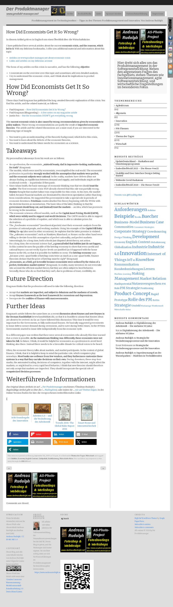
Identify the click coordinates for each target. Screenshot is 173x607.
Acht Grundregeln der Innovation (20, 419)
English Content (32, 459)
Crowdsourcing (156, 231)
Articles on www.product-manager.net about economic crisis (39, 58)
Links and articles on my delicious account (30, 61)
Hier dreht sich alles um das (137, 63)
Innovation (121, 121)
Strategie (122, 305)
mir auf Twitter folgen (86, 390)
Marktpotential (122, 283)
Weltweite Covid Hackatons (129, 180)
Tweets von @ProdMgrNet (128, 195)
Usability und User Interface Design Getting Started (138, 174)
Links (98, 14)
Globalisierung (158, 242)
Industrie (140, 247)
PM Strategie (130, 288)
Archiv (70, 14)
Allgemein (121, 113)
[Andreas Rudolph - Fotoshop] (19, 497)
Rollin (156, 300)
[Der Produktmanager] (35, 15)
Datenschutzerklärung (136, 14)
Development (145, 236)
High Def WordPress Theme (146, 518)
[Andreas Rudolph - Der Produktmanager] (77, 593)
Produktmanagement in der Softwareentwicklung (137, 67)
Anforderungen (130, 209)
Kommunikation (126, 264)
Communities (123, 226)
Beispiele (124, 216)
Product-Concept (132, 293)
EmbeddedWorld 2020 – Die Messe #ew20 (137, 185)
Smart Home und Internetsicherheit (86, 424)
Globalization (122, 247)
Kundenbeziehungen (128, 269)
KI (134, 260)
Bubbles (14, 459)
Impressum (157, 14)
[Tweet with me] (170, 72)
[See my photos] (170, 49)
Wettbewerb (157, 306)
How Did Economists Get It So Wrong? (46, 109)
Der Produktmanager (52, 386)
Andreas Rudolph (124, 323)
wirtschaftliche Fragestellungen (140, 84)
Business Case (152, 222)
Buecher (150, 216)
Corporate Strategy (130, 231)
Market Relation (153, 279)
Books (138, 217)
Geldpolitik (43, 459)
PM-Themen (122, 128)
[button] (17, 434)
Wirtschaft (90, 456)
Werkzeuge (146, 306)
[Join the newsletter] (170, 61)
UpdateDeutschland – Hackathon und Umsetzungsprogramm (135, 162)
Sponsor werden (113, 14)
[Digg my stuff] (170, 38)
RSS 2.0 (24, 461)
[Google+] (170, 55)
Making (138, 273)
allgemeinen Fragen (137, 72)
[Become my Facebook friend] (170, 43)
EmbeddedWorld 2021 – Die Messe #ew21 (137, 168)
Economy (21, 459)
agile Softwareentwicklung (139, 79)
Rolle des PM (140, 299)
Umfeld (135, 305)
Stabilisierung (53, 459)
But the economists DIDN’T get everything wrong (47, 115)
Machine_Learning (122, 274)
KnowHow (145, 259)
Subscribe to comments (144, 527)
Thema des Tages (78, 456)
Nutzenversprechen (146, 283)
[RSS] (170, 66)
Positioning (147, 288)
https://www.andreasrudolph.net (43, 572)
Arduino (151, 210)
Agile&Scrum (122, 105)
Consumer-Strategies (144, 227)
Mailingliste (50, 390)
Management (126, 278)
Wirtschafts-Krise (66, 459)
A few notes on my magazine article (59, 112)
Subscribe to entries (143, 524)
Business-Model (127, 222)
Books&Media (84, 14)
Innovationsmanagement (135, 78)
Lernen (149, 269)
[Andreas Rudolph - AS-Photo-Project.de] (44, 497)
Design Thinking (123, 237)
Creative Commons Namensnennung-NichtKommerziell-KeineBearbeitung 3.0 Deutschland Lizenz (14, 586)
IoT (129, 260)
